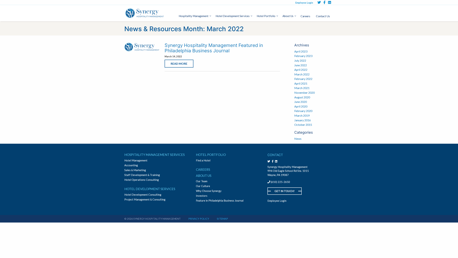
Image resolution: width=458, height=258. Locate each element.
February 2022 (303, 78)
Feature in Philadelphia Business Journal (219, 200)
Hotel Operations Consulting (141, 179)
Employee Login (304, 2)
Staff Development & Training (142, 175)
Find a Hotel (203, 160)
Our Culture (203, 186)
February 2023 (303, 56)
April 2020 (300, 106)
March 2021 (302, 88)
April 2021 (300, 83)
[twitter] (319, 2)
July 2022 (300, 60)
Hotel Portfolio (266, 16)
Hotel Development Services (233, 16)
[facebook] (324, 2)
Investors (201, 195)
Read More (179, 63)
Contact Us (323, 16)
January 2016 (302, 120)
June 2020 (300, 101)
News (297, 138)
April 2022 (300, 69)
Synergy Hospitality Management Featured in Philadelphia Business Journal (214, 47)
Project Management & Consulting (144, 199)
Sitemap (222, 218)
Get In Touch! (284, 191)
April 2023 (300, 51)
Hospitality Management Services (154, 155)
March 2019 (302, 115)
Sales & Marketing (135, 170)
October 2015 (303, 124)
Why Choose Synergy (208, 191)
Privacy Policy (198, 218)
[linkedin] (329, 2)
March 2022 (302, 74)
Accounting (131, 165)
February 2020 (303, 111)
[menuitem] (194, 16)
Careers (305, 16)
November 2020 (304, 92)
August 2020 (302, 97)
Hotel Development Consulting (142, 194)
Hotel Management (135, 160)
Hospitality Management (193, 16)
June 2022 (300, 65)
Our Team (201, 181)
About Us (287, 16)
